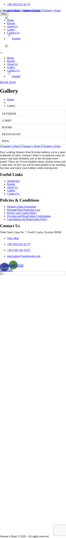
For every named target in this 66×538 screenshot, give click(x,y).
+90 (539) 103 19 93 (18, 250)
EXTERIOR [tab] (9, 113)
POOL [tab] (6, 141)
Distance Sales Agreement (21, 206)
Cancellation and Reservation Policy (27, 219)
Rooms (11, 23)
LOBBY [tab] (7, 120)
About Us (12, 26)
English (19, 17)
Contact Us (13, 32)
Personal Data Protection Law (23, 209)
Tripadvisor (13, 180)
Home (10, 57)
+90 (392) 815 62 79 (18, 4)
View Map (13, 238)
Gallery (11, 29)
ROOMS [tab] (7, 127)
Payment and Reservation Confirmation (29, 216)
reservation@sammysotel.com (23, 256)
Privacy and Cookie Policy (22, 212)
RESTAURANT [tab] (11, 134)
